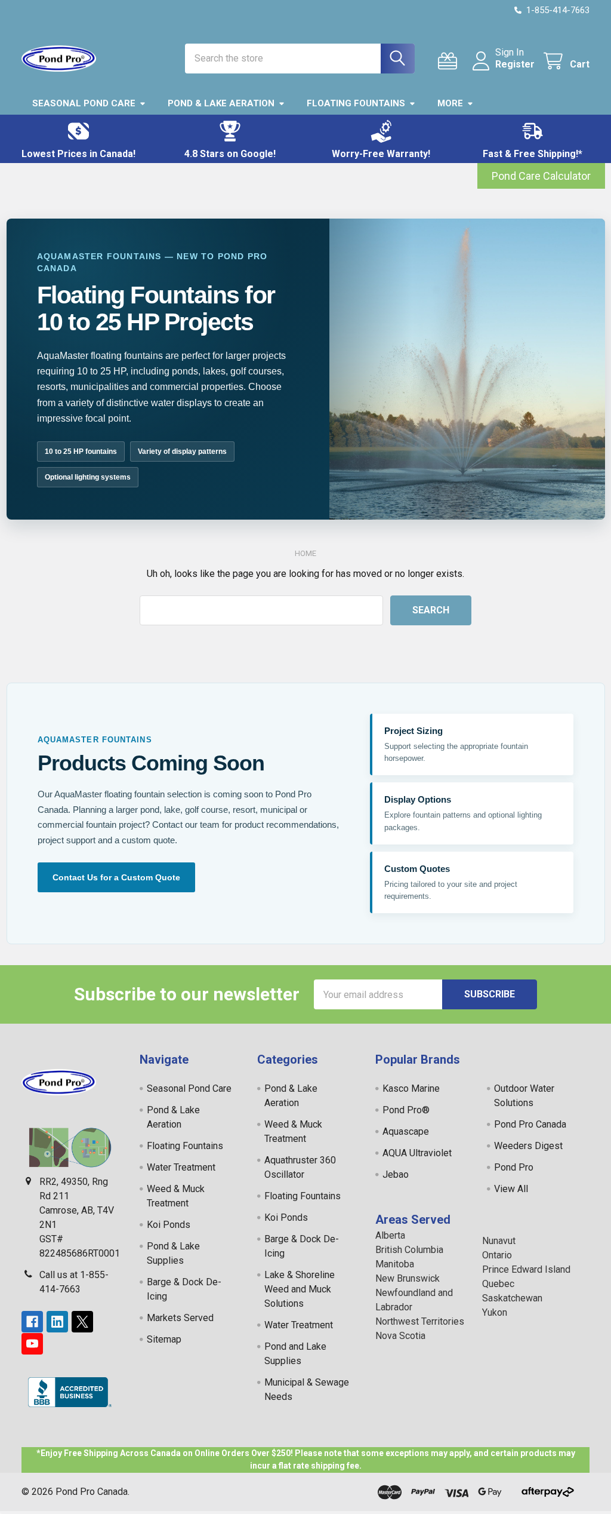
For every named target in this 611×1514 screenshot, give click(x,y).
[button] (79, 139)
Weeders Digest (528, 1145)
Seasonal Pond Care (83, 103)
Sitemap (164, 1339)
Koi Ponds (168, 1224)
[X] (82, 1321)
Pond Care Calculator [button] (541, 176)
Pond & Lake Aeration (221, 103)
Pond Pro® (406, 1110)
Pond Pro (513, 1167)
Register (515, 64)
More (450, 103)
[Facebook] (32, 1321)
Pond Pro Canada (530, 1124)
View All (511, 1188)
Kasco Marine (411, 1088)
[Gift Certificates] (450, 61)
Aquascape (405, 1131)
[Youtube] (32, 1344)
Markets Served (180, 1317)
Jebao (395, 1174)
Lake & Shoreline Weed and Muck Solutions (299, 1289)
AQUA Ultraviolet (417, 1153)
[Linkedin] (57, 1321)
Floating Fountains (356, 103)
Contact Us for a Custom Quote (116, 877)
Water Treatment (181, 1167)
